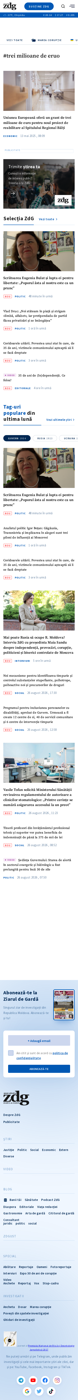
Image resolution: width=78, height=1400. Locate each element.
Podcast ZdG (50, 1200)
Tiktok (51, 1391)
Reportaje (26, 1267)
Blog (7, 1189)
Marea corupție (40, 1307)
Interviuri (22, 661)
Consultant (11, 1220)
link (13, 193)
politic (20, 1223)
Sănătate (31, 1200)
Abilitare (9, 1267)
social (32, 1223)
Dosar (22, 1307)
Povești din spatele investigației (26, 1313)
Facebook (45, 1380)
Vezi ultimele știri (59, 419)
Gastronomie (12, 1213)
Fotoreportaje (61, 1267)
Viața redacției (47, 1207)
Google (27, 1391)
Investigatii (13, 1296)
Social (19, 693)
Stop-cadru (51, 1283)
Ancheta (9, 1307)
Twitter (39, 1391)
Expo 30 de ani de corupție (38, 1273)
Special (9, 1256)
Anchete (9, 1283)
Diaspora (9, 1207)
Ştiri (7, 1139)
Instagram (57, 1380)
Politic (20, 296)
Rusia (45, 438)
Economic (10, 136)
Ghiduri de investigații (19, 1320)
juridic (7, 1223)
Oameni (42, 1267)
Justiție (8, 1150)
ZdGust (9, 1236)
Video (8, 1169)
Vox (36, 1283)
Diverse (8, 1156)
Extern (63, 1150)
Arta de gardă (35, 1213)
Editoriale (23, 388)
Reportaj (24, 1283)
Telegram (21, 1380)
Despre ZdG (11, 1115)
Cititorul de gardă (61, 1213)
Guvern (17, 438)
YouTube (33, 1380)
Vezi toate (15, 40)
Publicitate (11, 1122)
